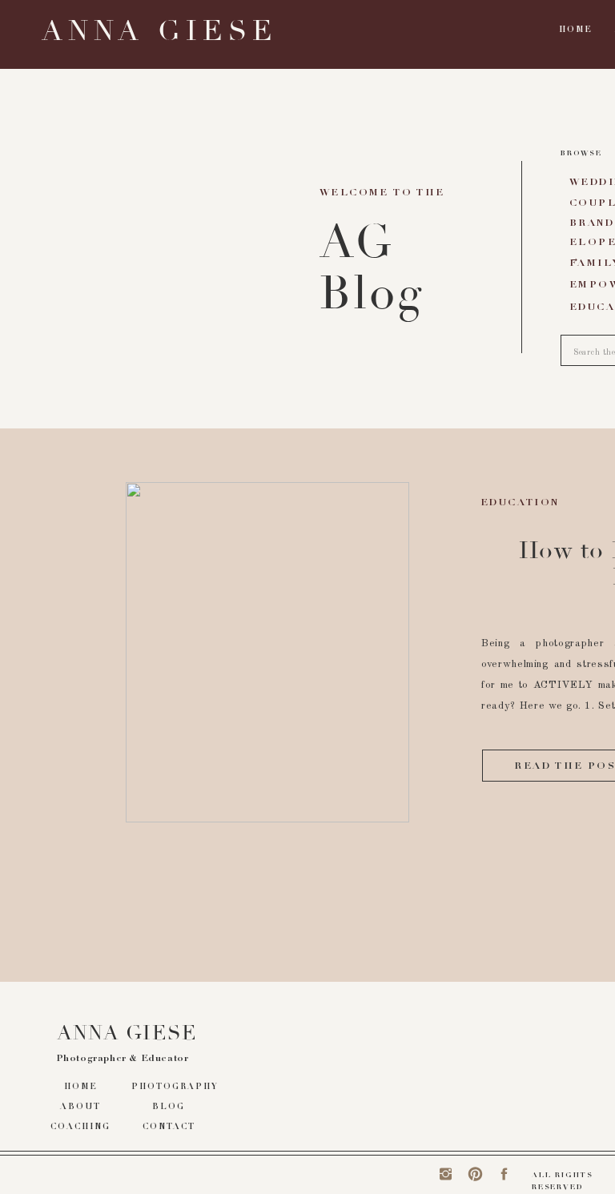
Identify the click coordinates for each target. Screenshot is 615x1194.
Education (520, 503)
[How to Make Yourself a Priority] (267, 652)
